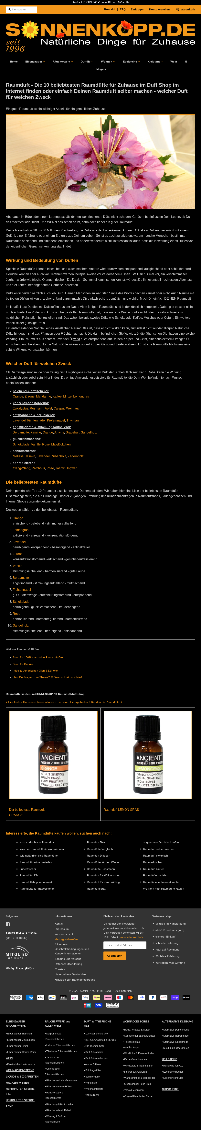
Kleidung (154, 61)
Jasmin (30, 456)
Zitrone (30, 396)
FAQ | (125, 9)
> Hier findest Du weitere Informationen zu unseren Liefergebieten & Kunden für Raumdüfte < (64, 702)
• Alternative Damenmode (175, 1029)
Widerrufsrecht (64, 934)
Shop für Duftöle (23, 664)
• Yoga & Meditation (133, 1090)
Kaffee (57, 396)
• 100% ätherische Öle (96, 1033)
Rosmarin (36, 408)
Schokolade (21, 444)
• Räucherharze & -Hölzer (58, 1086)
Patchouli (38, 468)
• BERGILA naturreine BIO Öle (100, 1040)
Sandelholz (89, 432)
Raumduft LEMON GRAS (121, 809)
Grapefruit (72, 432)
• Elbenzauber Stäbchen (19, 1033)
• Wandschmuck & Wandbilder (139, 1078)
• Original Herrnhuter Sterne (138, 1096)
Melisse (18, 456)
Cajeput (59, 408)
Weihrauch (73, 408)
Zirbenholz (58, 456)
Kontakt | (111, 9)
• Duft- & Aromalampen (96, 1058)
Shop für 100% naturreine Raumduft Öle (38, 657)
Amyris (59, 432)
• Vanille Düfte (91, 1095)
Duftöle (86, 61)
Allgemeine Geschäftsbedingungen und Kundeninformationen (72, 949)
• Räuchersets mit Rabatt (58, 1110)
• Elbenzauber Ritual (17, 1046)
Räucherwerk (62, 61)
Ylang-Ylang (21, 468)
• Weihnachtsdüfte (93, 1089)
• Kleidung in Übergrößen (175, 1048)
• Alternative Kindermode (175, 1042)
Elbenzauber (34, 61)
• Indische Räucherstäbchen (60, 1045)
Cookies (60, 969)
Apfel (48, 408)
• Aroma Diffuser (92, 1064)
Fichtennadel (36, 420)
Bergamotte (21, 432)
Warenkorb (188, 9)
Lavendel (19, 420)
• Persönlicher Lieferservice (20, 1064)
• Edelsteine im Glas (172, 1078)
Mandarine (43, 396)
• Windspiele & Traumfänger (138, 1065)
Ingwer (72, 468)
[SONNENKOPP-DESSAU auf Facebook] (8, 924)
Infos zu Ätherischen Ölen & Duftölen (35, 670)
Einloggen (137, 9)
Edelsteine (130, 61)
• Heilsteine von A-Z (172, 1065)
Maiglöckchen (61, 444)
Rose (46, 444)
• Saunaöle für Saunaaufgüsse (139, 1035)
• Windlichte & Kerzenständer (138, 1053)
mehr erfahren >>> (131, 937)
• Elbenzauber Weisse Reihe (21, 1052)
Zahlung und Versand (68, 958)
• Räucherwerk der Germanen (61, 1080)
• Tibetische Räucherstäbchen (61, 1051)
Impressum (62, 929)
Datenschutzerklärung (68, 964)
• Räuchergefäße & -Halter (59, 1104)
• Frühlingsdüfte (92, 1070)
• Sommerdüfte (92, 1076)
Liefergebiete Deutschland (71, 974)
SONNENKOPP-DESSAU (95, 990)
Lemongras (81, 396)
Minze (67, 396)
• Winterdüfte (91, 1082)
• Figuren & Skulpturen (135, 1071)
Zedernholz (76, 456)
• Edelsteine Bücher (172, 1071)
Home (14, 61)
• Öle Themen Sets (94, 1046)
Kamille (35, 432)
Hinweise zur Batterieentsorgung (75, 979)
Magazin (102, 69)
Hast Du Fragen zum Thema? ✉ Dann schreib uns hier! (47, 677)
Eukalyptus (20, 408)
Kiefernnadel (56, 420)
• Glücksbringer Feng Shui (137, 1084)
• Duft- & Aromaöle (93, 1052)
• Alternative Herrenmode (175, 1035)
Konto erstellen (159, 9)
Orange (18, 396)
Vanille (36, 444)
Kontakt (59, 923)
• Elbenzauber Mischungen (20, 1040)
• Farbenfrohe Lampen (135, 1059)
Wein (173, 61)
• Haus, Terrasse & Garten (136, 1029)
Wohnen (107, 61)
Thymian (73, 420)
